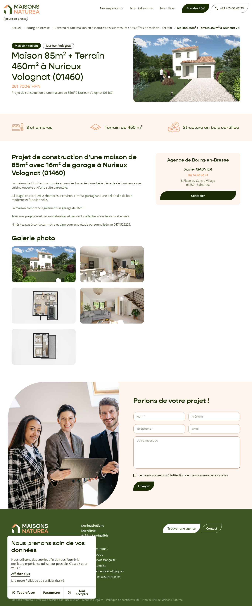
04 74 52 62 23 (198, 175)
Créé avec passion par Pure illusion (57, 600)
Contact (211, 528)
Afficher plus (20, 574)
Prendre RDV (196, 8)
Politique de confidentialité (122, 600)
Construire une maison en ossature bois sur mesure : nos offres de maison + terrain (113, 28)
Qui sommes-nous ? (94, 549)
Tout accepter (82, 592)
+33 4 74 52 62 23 (232, 8)
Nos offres (167, 8)
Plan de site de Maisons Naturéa (162, 600)
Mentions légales (92, 600)
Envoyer (144, 486)
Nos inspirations (111, 8)
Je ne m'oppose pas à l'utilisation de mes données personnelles (183, 475)
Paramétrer (51, 593)
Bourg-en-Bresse (38, 28)
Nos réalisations (141, 8)
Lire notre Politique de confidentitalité (37, 581)
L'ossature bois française (98, 560)
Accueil (16, 28)
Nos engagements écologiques (102, 571)
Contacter (198, 196)
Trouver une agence (182, 528)
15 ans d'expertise (93, 566)
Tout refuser (26, 593)
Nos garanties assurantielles (100, 577)
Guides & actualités (94, 535)
